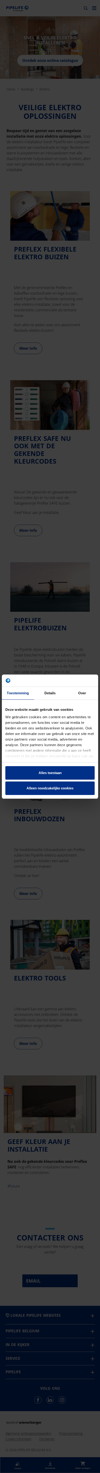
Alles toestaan (50, 773)
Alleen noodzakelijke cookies (50, 788)
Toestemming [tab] (18, 693)
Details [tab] (50, 693)
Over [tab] (82, 693)
